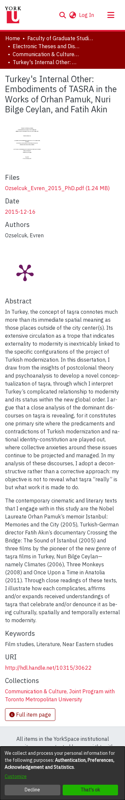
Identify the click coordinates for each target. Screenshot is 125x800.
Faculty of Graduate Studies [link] (60, 38)
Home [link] (12, 38)
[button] (62, 15)
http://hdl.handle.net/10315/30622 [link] (48, 667)
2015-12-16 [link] (20, 211)
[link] (57, 188)
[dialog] (62, 773)
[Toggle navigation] (110, 15)
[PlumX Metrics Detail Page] (25, 272)
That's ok (90, 790)
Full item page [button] (33, 714)
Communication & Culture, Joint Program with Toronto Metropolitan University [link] (46, 54)
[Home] (13, 15)
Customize (16, 776)
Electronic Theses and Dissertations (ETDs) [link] (46, 46)
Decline (32, 790)
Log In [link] (87, 15)
